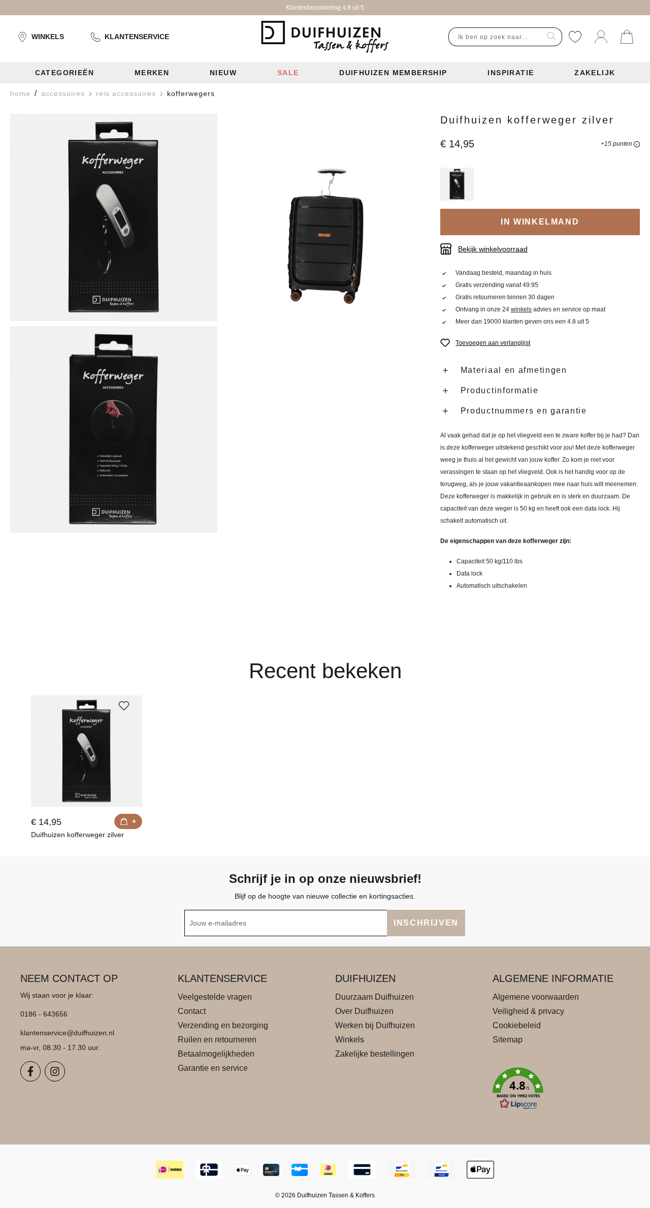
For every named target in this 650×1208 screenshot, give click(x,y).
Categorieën (64, 73)
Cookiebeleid (517, 1025)
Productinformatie (500, 390)
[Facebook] (30, 1071)
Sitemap (508, 1039)
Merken (152, 73)
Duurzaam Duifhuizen (374, 997)
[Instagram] (55, 1071)
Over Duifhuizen (364, 1011)
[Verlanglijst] (575, 37)
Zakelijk (594, 73)
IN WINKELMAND (540, 221)
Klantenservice (137, 37)
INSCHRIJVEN (426, 922)
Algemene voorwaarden (536, 997)
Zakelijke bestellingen (374, 1054)
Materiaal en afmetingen (514, 370)
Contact (192, 1011)
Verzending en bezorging (223, 1025)
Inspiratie (511, 73)
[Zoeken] (551, 36)
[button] (561, 1088)
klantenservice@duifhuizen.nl (67, 1033)
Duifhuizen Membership (393, 73)
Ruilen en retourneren (217, 1039)
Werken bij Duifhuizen (375, 1025)
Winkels (47, 37)
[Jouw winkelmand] (627, 37)
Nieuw (223, 73)
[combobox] (495, 36)
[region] (220, 323)
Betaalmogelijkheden (216, 1054)
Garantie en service (213, 1068)
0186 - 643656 (44, 1014)
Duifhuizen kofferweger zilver (77, 835)
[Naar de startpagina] (324, 37)
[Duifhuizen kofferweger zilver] (86, 751)
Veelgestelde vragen (215, 997)
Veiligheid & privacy (528, 1011)
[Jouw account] (601, 37)
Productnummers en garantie (524, 410)
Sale (288, 73)
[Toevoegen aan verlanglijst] (124, 705)
